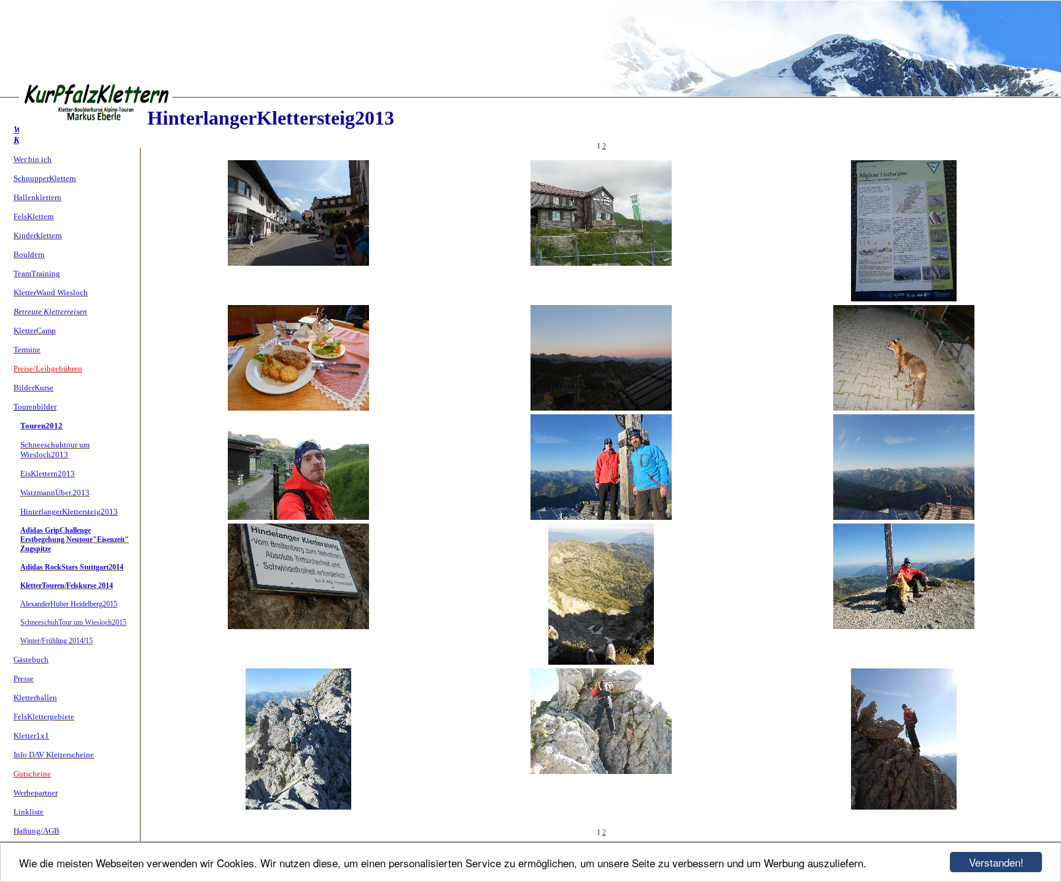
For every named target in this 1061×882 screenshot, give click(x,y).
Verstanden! (996, 862)
